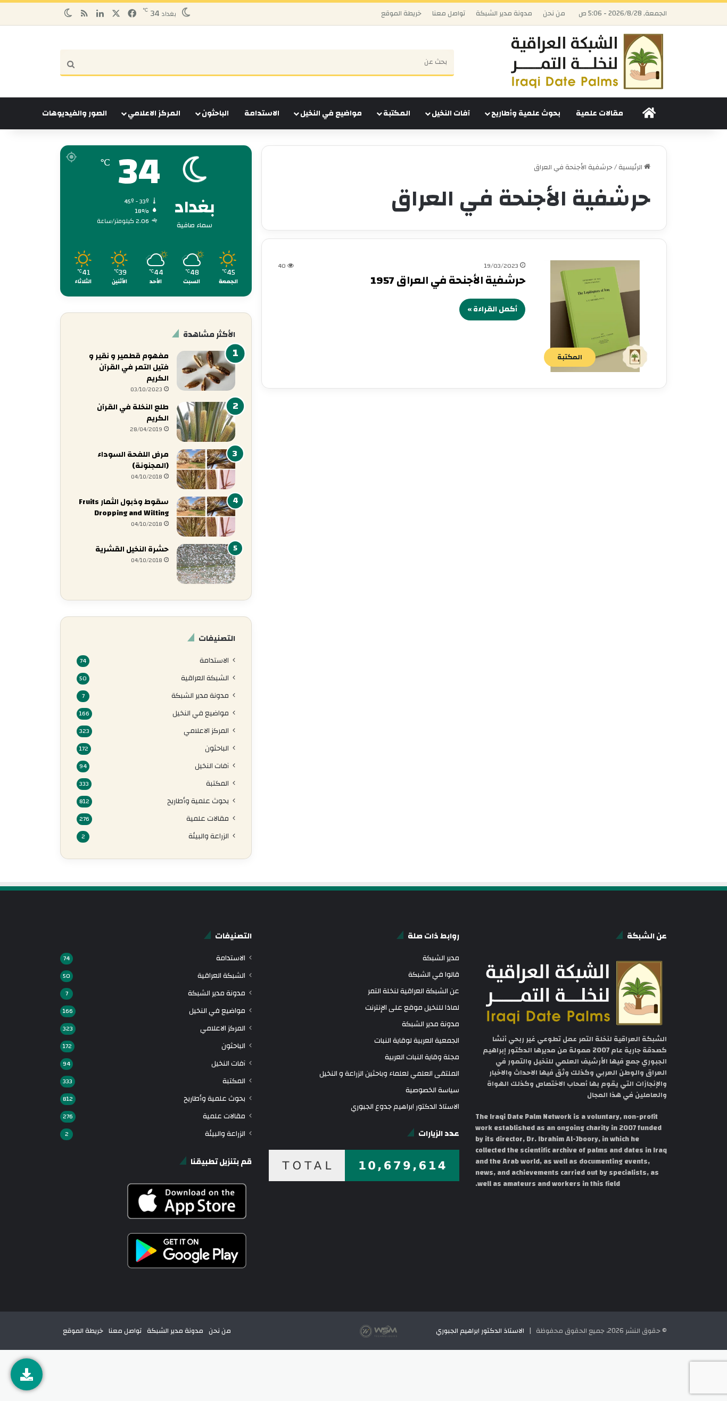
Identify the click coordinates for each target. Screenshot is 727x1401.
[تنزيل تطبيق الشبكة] (27, 1374)
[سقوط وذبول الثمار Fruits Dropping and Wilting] (206, 517)
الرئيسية (631, 167)
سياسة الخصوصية (432, 1090)
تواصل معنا (448, 13)
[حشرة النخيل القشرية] (206, 564)
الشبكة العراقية (205, 677)
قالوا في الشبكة (433, 974)
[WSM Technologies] (397, 1330)
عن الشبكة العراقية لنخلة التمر (413, 991)
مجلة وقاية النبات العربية (422, 1057)
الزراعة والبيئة (208, 836)
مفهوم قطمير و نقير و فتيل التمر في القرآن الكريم (129, 367)
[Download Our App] (187, 1221)
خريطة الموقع (401, 13)
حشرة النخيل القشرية (132, 549)
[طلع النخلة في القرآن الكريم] (206, 422)
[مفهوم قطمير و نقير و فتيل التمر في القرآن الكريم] (206, 371)
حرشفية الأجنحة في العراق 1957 (447, 280)
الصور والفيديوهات (74, 113)
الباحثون (215, 113)
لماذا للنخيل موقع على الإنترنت (412, 1007)
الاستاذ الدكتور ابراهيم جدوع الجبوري (405, 1106)
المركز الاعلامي (154, 113)
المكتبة (396, 113)
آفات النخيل (451, 113)
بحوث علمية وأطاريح (525, 113)
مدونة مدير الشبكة (504, 13)
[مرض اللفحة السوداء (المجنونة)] (206, 469)
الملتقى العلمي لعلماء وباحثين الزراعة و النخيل (389, 1073)
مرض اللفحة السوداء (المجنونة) (133, 460)
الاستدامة (261, 113)
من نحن (554, 13)
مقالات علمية (599, 113)
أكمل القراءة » (492, 309)
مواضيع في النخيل (331, 113)
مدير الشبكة (441, 958)
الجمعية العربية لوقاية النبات (416, 1040)
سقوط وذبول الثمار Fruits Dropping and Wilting (124, 507)
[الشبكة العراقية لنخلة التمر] (587, 61)
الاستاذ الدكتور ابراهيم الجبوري (480, 1330)
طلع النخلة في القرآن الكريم (133, 412)
